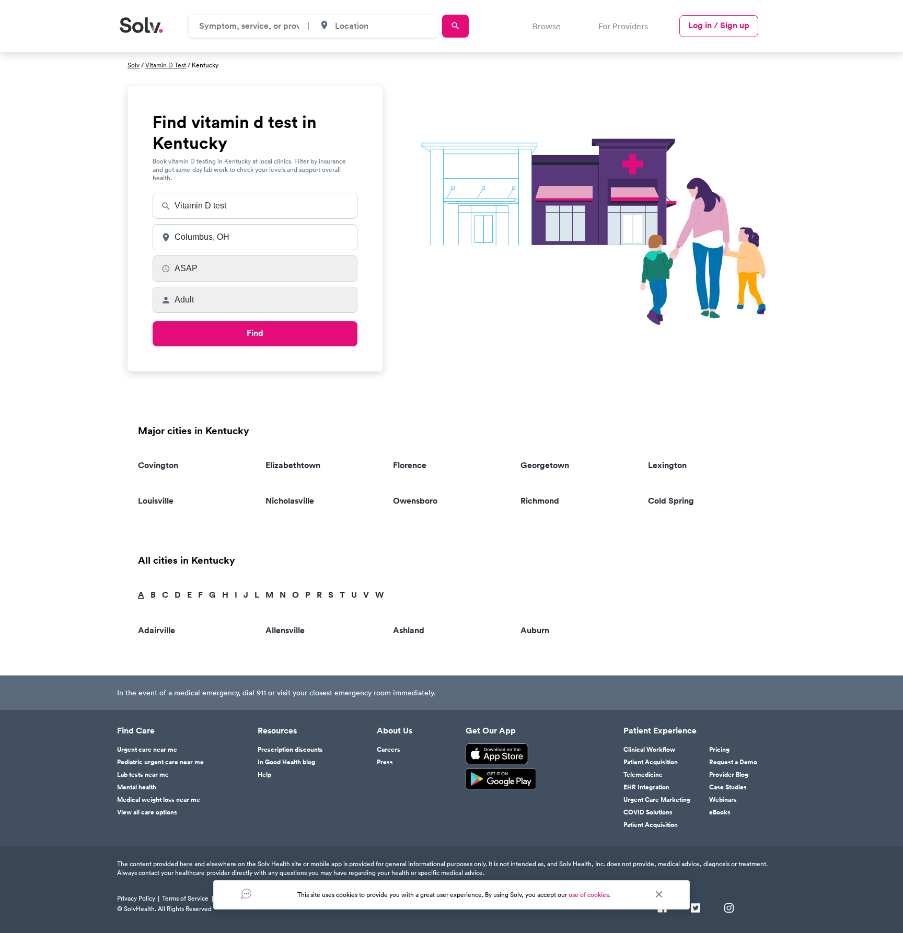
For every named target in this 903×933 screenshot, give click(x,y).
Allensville (285, 630)
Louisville (155, 500)
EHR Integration (646, 787)
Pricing (719, 749)
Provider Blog (728, 774)
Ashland (408, 630)
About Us (394, 731)
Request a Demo (733, 762)
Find (255, 333)
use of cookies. (589, 894)
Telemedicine (643, 774)
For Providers (623, 26)
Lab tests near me (143, 774)
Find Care (136, 731)
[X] (695, 909)
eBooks (720, 812)
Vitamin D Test (165, 65)
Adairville (156, 630)
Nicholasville (289, 500)
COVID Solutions (648, 812)
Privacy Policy (136, 898)
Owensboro (415, 500)
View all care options (147, 812)
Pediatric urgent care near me (160, 762)
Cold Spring (671, 500)
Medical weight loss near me (158, 799)
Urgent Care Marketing (656, 799)
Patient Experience (660, 731)
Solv (134, 65)
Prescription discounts (290, 749)
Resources (277, 731)
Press (385, 762)
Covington (158, 465)
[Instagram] (729, 909)
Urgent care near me (147, 749)
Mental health (136, 787)
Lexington (667, 465)
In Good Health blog (286, 762)
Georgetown (544, 465)
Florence (409, 465)
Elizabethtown (292, 465)
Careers (388, 749)
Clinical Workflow (649, 749)
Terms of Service (185, 898)
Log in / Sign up (718, 25)
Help (264, 774)
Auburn (534, 630)
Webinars (723, 799)
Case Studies (728, 787)
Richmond (539, 500)
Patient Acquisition (650, 762)
